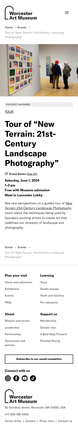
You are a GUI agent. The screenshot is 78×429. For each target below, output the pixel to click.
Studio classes (49, 289)
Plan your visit (16, 275)
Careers (30, 421)
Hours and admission (18, 282)
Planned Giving (50, 341)
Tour (9, 112)
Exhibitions (12, 289)
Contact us (65, 421)
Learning (47, 275)
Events (9, 295)
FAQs (8, 302)
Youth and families (52, 295)
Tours (43, 282)
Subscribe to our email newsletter (39, 359)
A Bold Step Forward (53, 334)
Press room (47, 421)
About (9, 314)
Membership (48, 321)
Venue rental (13, 421)
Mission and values (17, 321)
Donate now (48, 327)
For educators (49, 302)
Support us (48, 314)
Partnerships (13, 334)
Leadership (12, 327)
